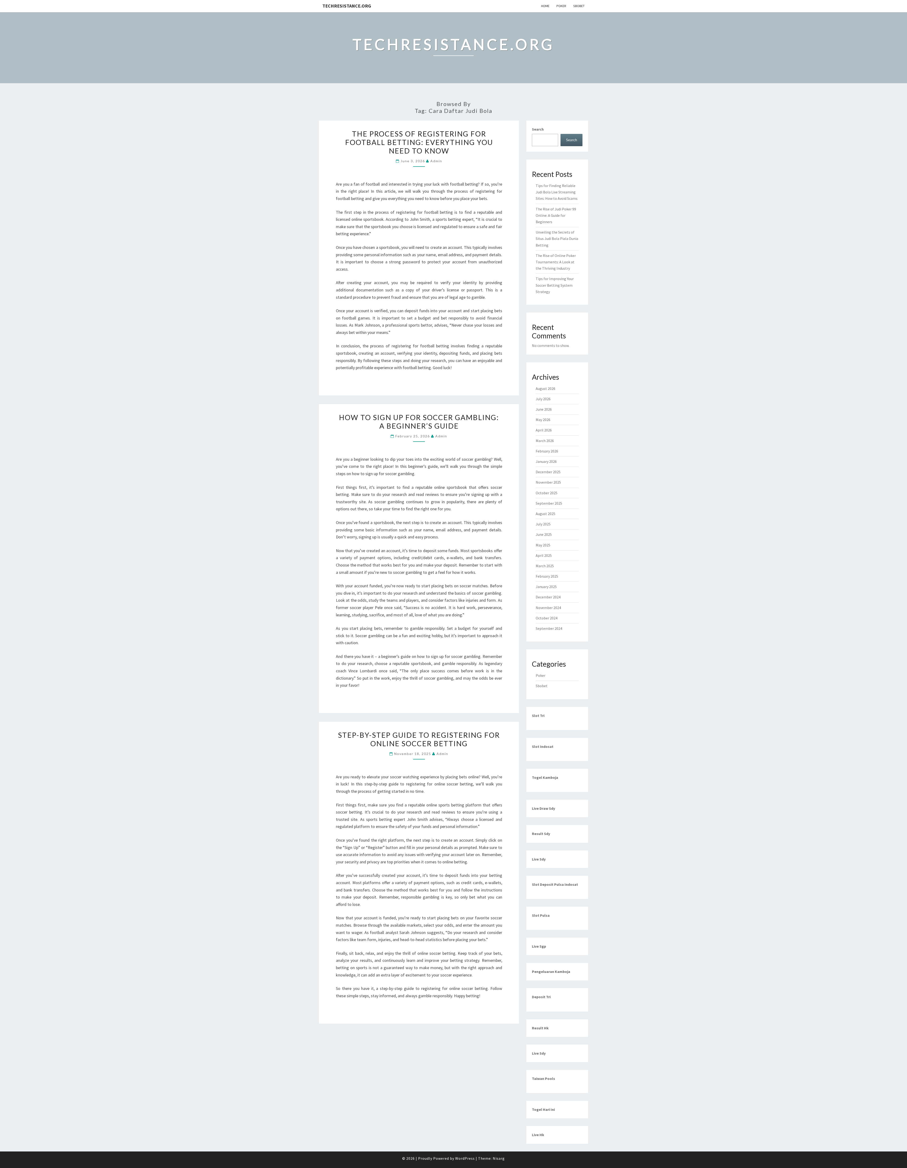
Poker (561, 6)
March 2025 (545, 565)
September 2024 (549, 628)
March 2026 (545, 440)
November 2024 (548, 607)
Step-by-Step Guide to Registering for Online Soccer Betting (419, 739)
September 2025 (549, 503)
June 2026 (544, 409)
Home (545, 6)
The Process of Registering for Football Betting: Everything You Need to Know (419, 142)
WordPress (465, 1158)
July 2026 (543, 398)
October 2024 (546, 618)
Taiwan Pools (543, 1078)
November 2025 (548, 482)
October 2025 (546, 492)
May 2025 (543, 545)
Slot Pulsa (541, 915)
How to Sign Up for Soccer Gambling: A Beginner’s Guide (419, 421)
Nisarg (499, 1158)
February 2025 (547, 576)
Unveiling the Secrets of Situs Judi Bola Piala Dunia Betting (557, 238)
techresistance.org (346, 6)
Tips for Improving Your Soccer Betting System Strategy (555, 285)
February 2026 (547, 451)
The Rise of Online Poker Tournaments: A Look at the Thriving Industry (556, 262)
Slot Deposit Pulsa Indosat (555, 884)
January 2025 (546, 586)
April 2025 (544, 555)
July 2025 (543, 524)
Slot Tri (538, 715)
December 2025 (548, 471)
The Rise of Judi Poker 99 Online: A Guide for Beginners (556, 215)
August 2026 (545, 388)
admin (436, 161)
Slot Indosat (542, 746)
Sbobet (579, 6)
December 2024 (548, 597)
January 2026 (546, 461)
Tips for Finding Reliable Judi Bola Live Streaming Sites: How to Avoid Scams (557, 192)
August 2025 (545, 513)
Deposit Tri (541, 996)
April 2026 (544, 430)
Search (538, 129)
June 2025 (544, 534)
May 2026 (543, 419)
